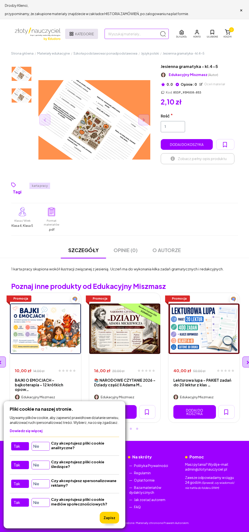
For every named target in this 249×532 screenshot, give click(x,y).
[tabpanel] (45, 358)
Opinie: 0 (188, 84)
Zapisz (109, 517)
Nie (36, 446)
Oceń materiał (214, 84)
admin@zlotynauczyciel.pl (206, 469)
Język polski (150, 53)
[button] (197, 34)
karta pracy (40, 186)
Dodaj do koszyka (187, 144)
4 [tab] (130, 429)
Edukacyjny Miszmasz (193, 75)
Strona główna (22, 53)
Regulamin (142, 473)
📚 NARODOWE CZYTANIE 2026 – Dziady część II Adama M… (124, 382)
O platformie (144, 480)
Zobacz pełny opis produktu (202, 158)
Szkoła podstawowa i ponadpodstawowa (105, 53)
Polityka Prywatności (151, 465)
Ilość (165, 115)
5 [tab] (137, 429)
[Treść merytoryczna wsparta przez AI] (75, 299)
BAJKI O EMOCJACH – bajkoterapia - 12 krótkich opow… (39, 385)
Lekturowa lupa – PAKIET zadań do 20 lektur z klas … (202, 382)
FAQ (137, 507)
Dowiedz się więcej (26, 430)
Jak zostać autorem (149, 499)
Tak (17, 446)
